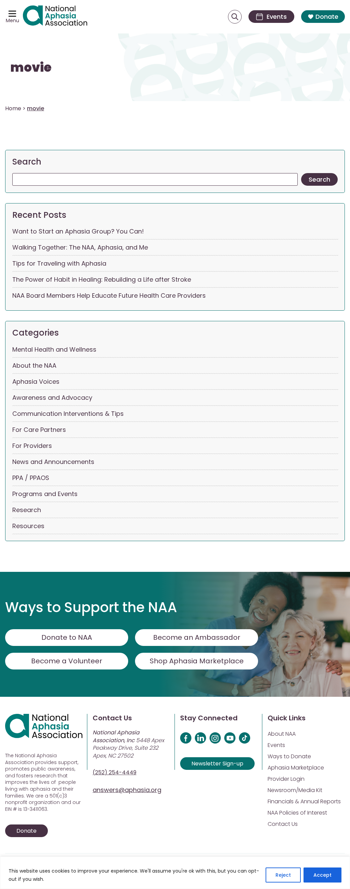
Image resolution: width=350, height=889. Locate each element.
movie (31, 67)
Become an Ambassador (196, 637)
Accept (322, 875)
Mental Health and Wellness (54, 349)
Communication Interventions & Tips (68, 413)
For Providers (32, 445)
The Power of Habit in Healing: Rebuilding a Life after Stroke (101, 279)
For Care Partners (39, 429)
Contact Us (283, 824)
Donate (326, 16)
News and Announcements (53, 461)
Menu (12, 20)
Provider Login (286, 779)
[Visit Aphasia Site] (55, 16)
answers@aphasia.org (127, 790)
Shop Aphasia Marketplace (197, 661)
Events (276, 745)
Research (26, 510)
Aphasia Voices (35, 381)
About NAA (282, 734)
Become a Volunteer (66, 661)
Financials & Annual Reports (304, 801)
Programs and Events (45, 494)
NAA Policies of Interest (297, 813)
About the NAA (34, 365)
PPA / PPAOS (30, 478)
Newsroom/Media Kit (295, 790)
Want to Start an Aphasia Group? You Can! (78, 231)
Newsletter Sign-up (217, 763)
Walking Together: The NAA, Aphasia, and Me (80, 247)
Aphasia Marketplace (296, 768)
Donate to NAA (66, 637)
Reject (283, 875)
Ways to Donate (289, 756)
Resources (28, 526)
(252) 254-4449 (114, 772)
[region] (175, 873)
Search (26, 161)
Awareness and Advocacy (52, 397)
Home (13, 108)
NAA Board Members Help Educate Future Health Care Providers (109, 295)
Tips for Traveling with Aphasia (59, 263)
